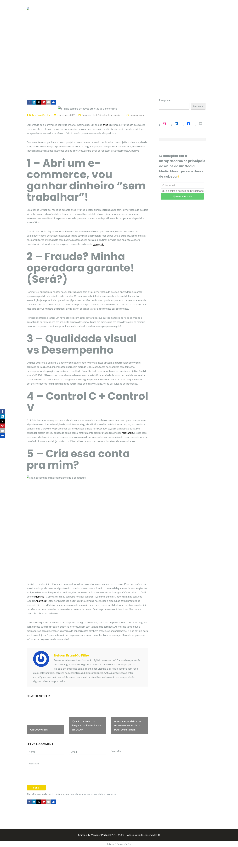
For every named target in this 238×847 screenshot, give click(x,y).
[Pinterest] (43, 102)
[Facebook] (29, 102)
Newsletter (172, 9)
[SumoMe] (53, 102)
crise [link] (105, 124)
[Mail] (201, 124)
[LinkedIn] (34, 102)
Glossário (192, 9)
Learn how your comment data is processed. (94, 794)
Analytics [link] (40, 600)
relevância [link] (127, 432)
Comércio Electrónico (92, 115)
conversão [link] (98, 243)
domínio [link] (39, 596)
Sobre (207, 9)
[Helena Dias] (28, 8)
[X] (38, 102)
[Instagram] (165, 124)
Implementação (112, 115)
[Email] (48, 102)
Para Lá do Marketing (146, 9)
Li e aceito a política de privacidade (183, 191)
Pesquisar (165, 100)
